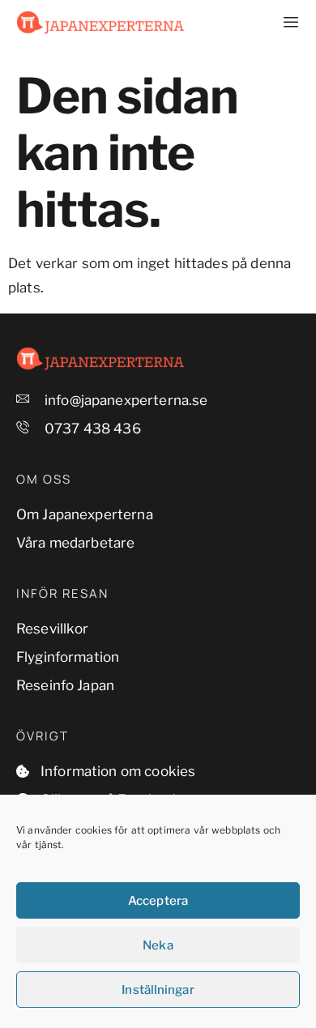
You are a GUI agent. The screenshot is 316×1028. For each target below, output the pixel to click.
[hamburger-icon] (281, 22)
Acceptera (158, 901)
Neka (158, 945)
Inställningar (158, 990)
